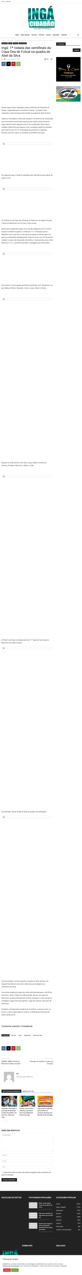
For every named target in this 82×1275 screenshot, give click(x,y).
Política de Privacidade (11, 1266)
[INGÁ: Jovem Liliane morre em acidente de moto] (33, 1205)
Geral (10, 43)
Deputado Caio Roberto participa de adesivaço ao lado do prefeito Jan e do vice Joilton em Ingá (9, 1113)
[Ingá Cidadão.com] (41, 17)
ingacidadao (27, 1035)
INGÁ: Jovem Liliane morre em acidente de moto (45, 1205)
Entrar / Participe (6, 1)
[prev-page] (2, 1121)
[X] (8, 64)
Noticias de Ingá (37, 1035)
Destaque (10, 40)
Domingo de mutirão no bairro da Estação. (41, 1062)
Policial (34, 35)
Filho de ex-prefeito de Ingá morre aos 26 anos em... (46, 1215)
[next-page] (6, 1121)
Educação (56, 35)
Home (17, 35)
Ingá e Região (25, 35)
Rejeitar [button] (7, 1270)
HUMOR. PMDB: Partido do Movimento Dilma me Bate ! (11, 1062)
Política (41, 35)
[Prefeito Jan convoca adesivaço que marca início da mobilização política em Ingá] (27, 1101)
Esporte (15, 43)
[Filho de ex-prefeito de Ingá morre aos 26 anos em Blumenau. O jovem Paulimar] (33, 1215)
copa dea (13, 1035)
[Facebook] (3, 64)
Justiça (48, 35)
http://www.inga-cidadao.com (24, 1076)
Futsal (20, 1035)
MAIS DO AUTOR (28, 1091)
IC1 (5, 59)
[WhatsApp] (18, 64)
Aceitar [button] (15, 1270)
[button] (78, 35)
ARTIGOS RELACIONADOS (11, 1091)
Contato (64, 35)
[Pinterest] (13, 64)
